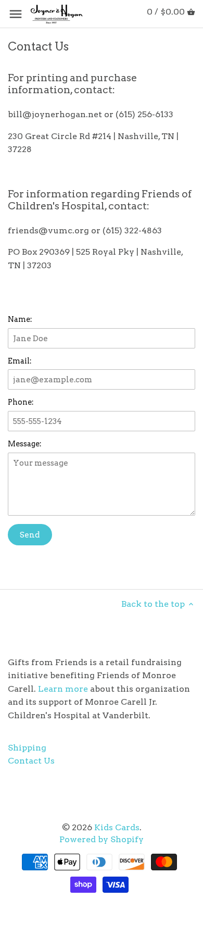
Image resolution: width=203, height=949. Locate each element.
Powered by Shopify (101, 839)
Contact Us (31, 761)
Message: (25, 444)
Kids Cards (116, 827)
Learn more (63, 689)
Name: (20, 319)
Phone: (21, 402)
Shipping (27, 748)
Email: (20, 361)
